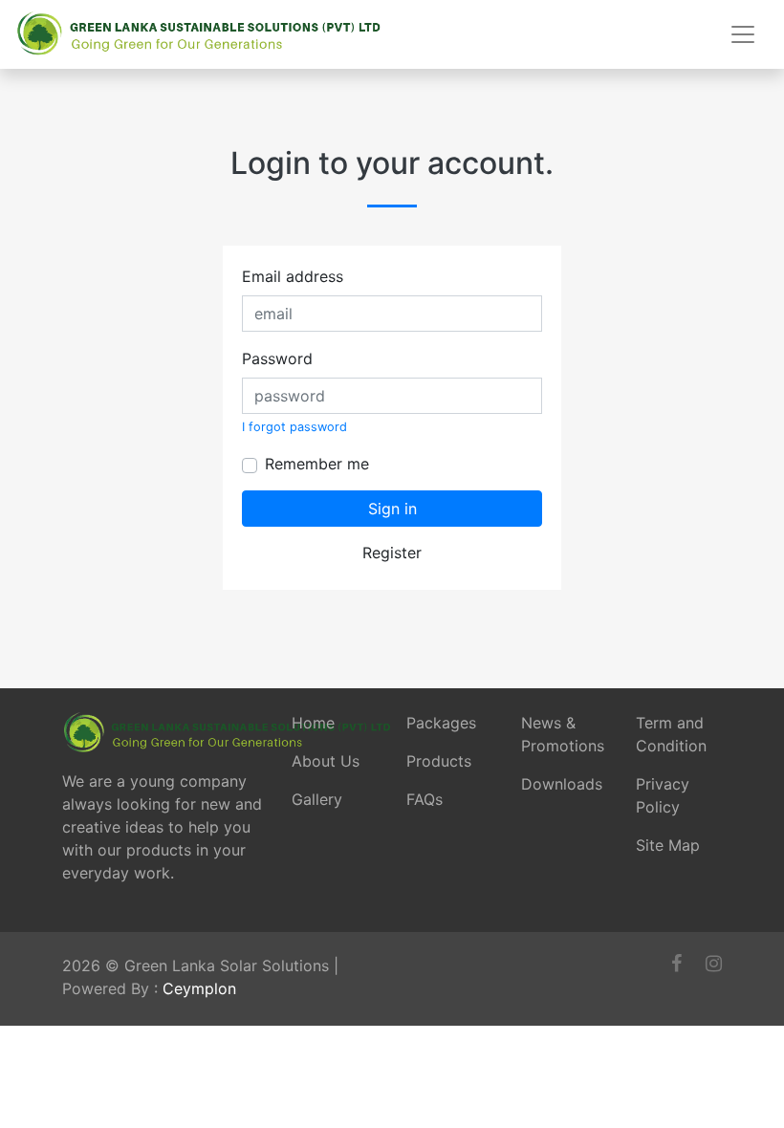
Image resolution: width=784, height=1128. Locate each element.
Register (392, 552)
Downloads (561, 783)
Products (438, 760)
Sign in (392, 508)
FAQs (424, 799)
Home (313, 722)
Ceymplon (199, 988)
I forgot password (294, 427)
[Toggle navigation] (743, 34)
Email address (292, 276)
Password (277, 358)
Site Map (668, 845)
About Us (325, 760)
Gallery (317, 799)
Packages (441, 722)
